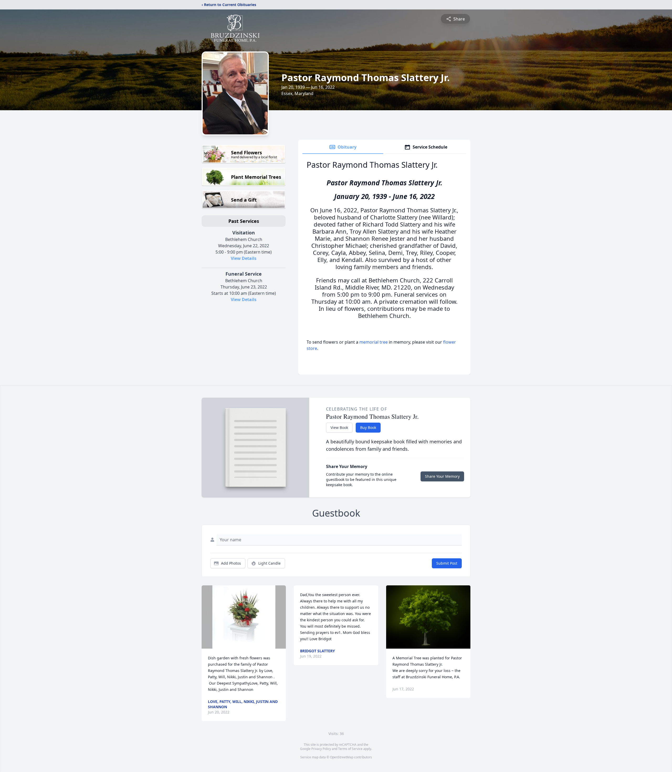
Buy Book (368, 427)
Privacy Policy (321, 749)
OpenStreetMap (341, 757)
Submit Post (446, 563)
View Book (339, 427)
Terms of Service (350, 749)
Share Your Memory (442, 476)
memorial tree (373, 342)
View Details (243, 258)
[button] (243, 617)
